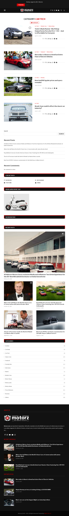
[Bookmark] (64, 10)
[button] (26, 5)
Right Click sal (47, 513)
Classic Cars (35, 357)
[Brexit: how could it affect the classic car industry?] (18, 112)
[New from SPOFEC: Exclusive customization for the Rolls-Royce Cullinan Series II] (50, 320)
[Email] (58, 10)
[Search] (61, 10)
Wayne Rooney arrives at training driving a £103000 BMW (33, 489)
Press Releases (35, 390)
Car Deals (35, 349)
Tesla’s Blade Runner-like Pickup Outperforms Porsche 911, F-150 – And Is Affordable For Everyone (49, 31)
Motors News (35, 386)
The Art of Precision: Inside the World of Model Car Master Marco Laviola (22, 156)
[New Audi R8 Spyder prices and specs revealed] (18, 86)
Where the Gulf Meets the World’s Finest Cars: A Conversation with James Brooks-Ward (26, 149)
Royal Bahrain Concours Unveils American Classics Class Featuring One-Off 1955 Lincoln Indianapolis (29, 153)
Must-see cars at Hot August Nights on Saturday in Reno (33, 500)
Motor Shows (35, 379)
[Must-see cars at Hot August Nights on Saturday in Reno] (9, 502)
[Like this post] (43, 38)
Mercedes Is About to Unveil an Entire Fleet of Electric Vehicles (49, 56)
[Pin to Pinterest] (48, 38)
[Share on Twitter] (47, 38)
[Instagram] (54, 10)
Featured (35, 360)
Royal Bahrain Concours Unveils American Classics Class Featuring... (35, 4)
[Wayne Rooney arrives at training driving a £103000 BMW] (9, 492)
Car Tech (35, 353)
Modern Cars (35, 375)
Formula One (35, 364)
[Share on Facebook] (45, 38)
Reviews (35, 393)
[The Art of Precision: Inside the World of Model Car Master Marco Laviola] (18, 320)
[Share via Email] (56, 38)
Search (6, 131)
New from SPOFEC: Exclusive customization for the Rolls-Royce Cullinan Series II (24, 160)
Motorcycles (35, 382)
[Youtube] (56, 10)
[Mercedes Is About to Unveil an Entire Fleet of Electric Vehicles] (18, 60)
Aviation (35, 346)
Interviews (35, 368)
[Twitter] (52, 10)
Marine (35, 371)
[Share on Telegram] (54, 38)
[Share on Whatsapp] (52, 38)
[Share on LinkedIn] (50, 38)
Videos (35, 397)
